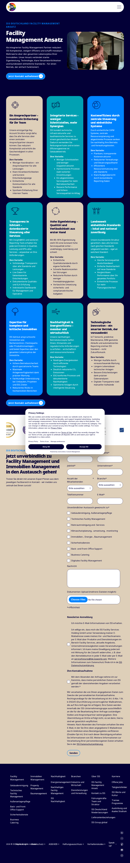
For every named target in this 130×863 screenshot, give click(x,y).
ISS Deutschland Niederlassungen (99, 811)
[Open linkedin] (122, 833)
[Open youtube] (122, 850)
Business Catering (14, 821)
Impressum (20, 844)
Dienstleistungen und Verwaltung (79, 792)
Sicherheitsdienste (19, 814)
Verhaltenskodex (95, 844)
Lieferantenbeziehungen (103, 817)
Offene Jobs (117, 782)
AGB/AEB (53, 844)
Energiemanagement (61, 782)
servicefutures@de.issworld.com (90, 658)
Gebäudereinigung (19, 785)
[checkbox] (95, 537)
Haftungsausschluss (72, 844)
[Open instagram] (122, 855)
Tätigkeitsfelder (119, 787)
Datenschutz (37, 844)
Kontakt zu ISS (98, 793)
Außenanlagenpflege (20, 801)
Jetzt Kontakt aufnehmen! (23, 76)
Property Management (36, 787)
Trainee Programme (117, 802)
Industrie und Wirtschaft (77, 784)
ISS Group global (99, 822)
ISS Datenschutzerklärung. (90, 744)
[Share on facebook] (122, 844)
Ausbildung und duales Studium (119, 810)
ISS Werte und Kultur (118, 794)
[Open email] (122, 838)
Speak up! (112, 844)
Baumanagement (38, 793)
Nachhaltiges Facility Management (57, 790)
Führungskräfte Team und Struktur (98, 801)
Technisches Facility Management (16, 793)
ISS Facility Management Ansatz (97, 785)
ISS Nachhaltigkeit (58, 800)
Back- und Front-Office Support (18, 808)
